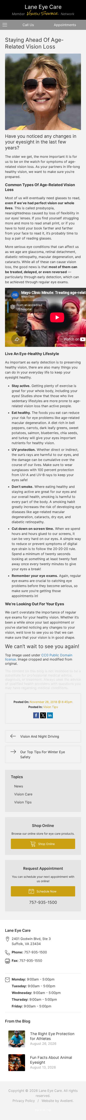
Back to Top (43, 1110)
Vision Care (23, 794)
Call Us (28, 25)
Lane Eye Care (50, 1090)
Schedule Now (46, 891)
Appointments (65, 25)
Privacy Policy (24, 1101)
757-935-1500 (29, 952)
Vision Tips (50, 707)
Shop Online (46, 844)
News (18, 786)
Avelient (66, 1101)
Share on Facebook (36, 715)
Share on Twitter (43, 715)
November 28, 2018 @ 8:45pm (51, 702)
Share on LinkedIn (50, 715)
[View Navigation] (6, 25)
